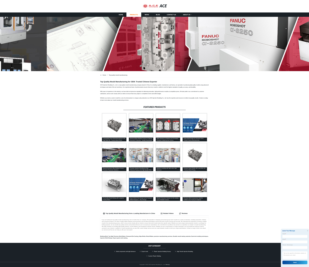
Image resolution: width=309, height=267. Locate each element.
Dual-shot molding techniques (199, 236)
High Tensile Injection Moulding (185, 251)
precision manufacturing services (163, 236)
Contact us (171, 14)
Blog (158, 14)
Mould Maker (149, 236)
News (147, 14)
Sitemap (167, 264)
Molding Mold (104, 236)
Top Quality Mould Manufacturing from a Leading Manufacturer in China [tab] (130, 213)
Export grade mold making (120, 238)
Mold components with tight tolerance (126, 251)
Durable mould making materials (182, 236)
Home (121, 14)
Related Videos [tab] (168, 213)
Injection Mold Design (106, 238)
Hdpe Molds (142, 236)
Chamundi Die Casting (132, 236)
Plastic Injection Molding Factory (162, 251)
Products (134, 14)
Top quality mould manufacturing (118, 75)
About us (186, 14)
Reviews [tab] (185, 213)
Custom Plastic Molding (154, 256)
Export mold (145, 251)
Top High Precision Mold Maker (116, 236)
